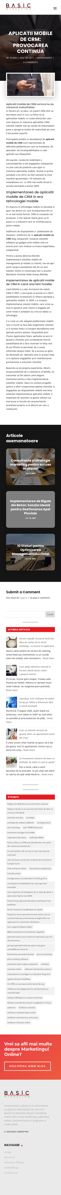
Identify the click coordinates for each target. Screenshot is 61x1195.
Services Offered (13, 1162)
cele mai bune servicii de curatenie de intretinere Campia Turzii (29, 862)
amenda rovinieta (15, 817)
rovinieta (45, 964)
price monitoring (44, 954)
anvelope (30, 817)
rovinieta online (14, 969)
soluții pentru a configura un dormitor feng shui (28, 974)
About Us (9, 1157)
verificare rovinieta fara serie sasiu (22, 1017)
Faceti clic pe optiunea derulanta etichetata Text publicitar (29, 902)
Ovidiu (13, 57)
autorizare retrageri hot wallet (21, 832)
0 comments (30, 62)
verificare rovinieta (27, 1007)
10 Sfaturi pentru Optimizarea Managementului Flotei (30, 550)
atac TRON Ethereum (32, 827)
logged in (25, 597)
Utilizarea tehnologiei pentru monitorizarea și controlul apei (27, 991)
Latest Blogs (11, 1167)
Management (44, 57)
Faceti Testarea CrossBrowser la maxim (25, 909)
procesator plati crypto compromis (22, 964)
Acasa (8, 1152)
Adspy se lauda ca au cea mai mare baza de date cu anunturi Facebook (30, 811)
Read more (48, 658)
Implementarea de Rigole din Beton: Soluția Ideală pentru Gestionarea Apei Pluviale (30, 507)
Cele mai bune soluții (16, 868)
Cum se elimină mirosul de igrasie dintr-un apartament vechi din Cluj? (37, 734)
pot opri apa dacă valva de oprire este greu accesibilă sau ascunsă (26, 947)
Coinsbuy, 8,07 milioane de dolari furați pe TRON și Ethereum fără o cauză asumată (36, 702)
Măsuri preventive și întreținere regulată (25, 932)
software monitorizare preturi (38, 969)
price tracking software (17, 959)
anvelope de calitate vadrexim (20, 822)
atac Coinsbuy (13, 827)
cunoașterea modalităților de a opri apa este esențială (27, 885)
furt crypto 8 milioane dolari (19, 927)
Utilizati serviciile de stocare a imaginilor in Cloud (29, 1002)
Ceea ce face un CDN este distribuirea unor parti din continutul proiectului (29, 844)
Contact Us (10, 1172)
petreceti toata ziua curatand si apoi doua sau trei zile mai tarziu (29, 938)
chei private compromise (40, 868)
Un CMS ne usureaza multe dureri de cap (25, 984)
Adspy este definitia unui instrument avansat (27, 804)
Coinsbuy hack (13, 873)
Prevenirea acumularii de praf (20, 954)
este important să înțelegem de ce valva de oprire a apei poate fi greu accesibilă (30, 894)
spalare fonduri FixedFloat (18, 979)
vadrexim (11, 1007)
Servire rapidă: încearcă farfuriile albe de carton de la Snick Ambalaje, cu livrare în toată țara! (36, 642)
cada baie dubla (36, 837)
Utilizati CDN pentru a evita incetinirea (24, 997)
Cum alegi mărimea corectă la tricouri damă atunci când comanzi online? (35, 670)
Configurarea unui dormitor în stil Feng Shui (27, 878)
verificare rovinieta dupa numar (21, 1012)
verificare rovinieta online (18, 1022)
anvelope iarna (43, 822)
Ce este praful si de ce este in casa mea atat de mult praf (28, 853)
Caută (50, 614)
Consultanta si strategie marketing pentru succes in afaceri (30, 464)
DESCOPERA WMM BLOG (27, 1066)
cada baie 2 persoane (16, 837)
